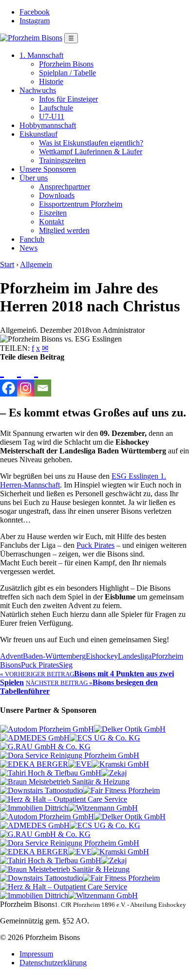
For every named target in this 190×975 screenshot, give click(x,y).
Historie (51, 81)
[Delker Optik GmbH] (130, 729)
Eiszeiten (53, 213)
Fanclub (31, 239)
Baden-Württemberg (54, 656)
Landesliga (135, 656)
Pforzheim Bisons (66, 64)
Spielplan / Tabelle (67, 73)
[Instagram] (25, 379)
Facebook (34, 12)
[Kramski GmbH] (120, 764)
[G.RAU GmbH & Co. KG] (45, 746)
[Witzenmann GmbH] (103, 808)
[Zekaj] (114, 773)
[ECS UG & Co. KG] (105, 738)
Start (7, 264)
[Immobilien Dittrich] (34, 808)
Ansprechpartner (64, 186)
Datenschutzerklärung (53, 962)
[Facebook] (8, 379)
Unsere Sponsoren (47, 169)
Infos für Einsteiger (68, 99)
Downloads (57, 195)
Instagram (34, 21)
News (28, 248)
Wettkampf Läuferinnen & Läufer (90, 151)
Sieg (66, 665)
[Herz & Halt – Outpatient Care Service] (63, 799)
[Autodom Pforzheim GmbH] (47, 729)
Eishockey (102, 656)
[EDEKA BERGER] (34, 764)
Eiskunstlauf (38, 134)
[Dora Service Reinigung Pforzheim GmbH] (69, 755)
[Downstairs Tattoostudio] (41, 790)
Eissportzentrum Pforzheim (80, 204)
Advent (11, 656)
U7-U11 (51, 116)
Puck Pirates (95, 545)
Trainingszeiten (62, 160)
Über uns (33, 178)
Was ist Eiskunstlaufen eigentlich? (91, 143)
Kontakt (51, 221)
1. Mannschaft (41, 55)
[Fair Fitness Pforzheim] (121, 790)
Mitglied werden (64, 230)
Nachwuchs (37, 90)
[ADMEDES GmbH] (35, 738)
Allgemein (36, 264)
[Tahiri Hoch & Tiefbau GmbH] (50, 773)
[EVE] (80, 764)
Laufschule (56, 108)
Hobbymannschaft (47, 125)
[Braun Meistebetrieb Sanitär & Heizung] (65, 781)
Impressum (36, 954)
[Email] (42, 379)
